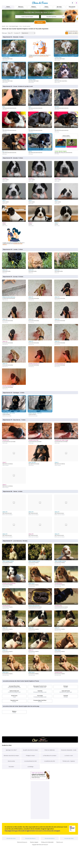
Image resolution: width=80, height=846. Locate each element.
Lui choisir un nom (69, 755)
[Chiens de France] (40, 3)
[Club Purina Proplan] (40, 739)
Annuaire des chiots (11, 838)
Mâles (10, 33)
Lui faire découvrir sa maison (49, 755)
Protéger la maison (30, 755)
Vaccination (11, 766)
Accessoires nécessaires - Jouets (68, 750)
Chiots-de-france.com (22, 842)
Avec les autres (11, 761)
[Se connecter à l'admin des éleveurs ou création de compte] (76, 3)
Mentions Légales (34, 842)
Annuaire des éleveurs (30, 838)
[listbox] (63, 16)
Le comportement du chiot (30, 761)
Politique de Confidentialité (47, 842)
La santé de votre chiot (49, 761)
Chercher (40, 22)
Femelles (17, 33)
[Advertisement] (40, 725)
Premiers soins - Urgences (69, 761)
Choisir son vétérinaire (50, 750)
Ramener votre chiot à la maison (11, 755)
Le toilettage (30, 766)
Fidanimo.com (59, 842)
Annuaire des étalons (49, 838)
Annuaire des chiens (69, 838)
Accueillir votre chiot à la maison (30, 750)
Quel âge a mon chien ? (11, 750)
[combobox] (27, 16)
